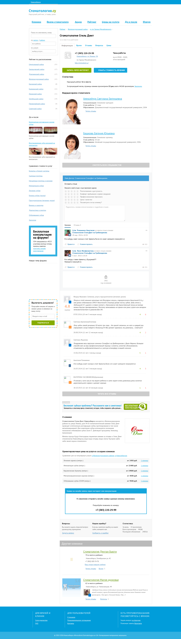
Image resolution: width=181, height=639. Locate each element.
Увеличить (138, 86)
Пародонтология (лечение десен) (42, 200)
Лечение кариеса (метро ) (73, 460)
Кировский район (35, 84)
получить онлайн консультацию (39, 249)
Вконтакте (138, 623)
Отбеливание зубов (36, 215)
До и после (131, 21)
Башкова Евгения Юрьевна (99, 133)
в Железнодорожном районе (103, 456)
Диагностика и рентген (37, 210)
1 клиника (144, 460)
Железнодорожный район (39, 79)
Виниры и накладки (36, 205)
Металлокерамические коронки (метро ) (79, 476)
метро (35, 40)
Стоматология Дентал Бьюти (100, 551)
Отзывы (88, 45)
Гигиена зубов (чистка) (37, 195)
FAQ (36, 623)
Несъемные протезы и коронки (40, 181)
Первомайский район (37, 104)
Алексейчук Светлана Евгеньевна (102, 98)
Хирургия (32, 220)
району (42, 40)
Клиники (36, 21)
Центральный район (36, 64)
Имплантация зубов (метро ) (74, 465)
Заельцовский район (36, 69)
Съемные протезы (35, 176)
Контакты (70, 623)
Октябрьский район (36, 99)
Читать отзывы (90, 111)
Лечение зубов (34, 191)
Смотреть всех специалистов (106, 165)
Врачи (79, 45)
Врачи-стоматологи (58, 21)
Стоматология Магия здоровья (101, 579)
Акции (78, 21)
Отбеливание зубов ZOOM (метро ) (77, 481)
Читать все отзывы (106, 394)
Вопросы (99, 45)
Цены (109, 45)
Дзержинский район (36, 74)
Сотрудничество (41, 620)
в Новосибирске (121, 456)
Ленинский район (35, 94)
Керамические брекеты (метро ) (76, 471)
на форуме (136, 620)
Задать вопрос (68, 533)
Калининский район (36, 89)
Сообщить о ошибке (100, 533)
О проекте (71, 617)
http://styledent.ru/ (82, 63)
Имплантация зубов (36, 186)
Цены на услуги (110, 21)
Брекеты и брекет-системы (39, 171)
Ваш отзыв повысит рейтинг (95, 564)
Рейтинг (91, 21)
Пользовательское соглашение (79, 620)
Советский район (35, 109)
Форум (146, 21)
